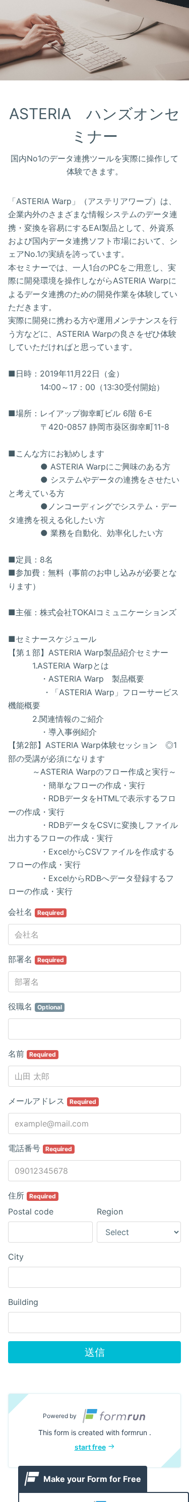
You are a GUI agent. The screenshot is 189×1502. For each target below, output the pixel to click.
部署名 (36, 959)
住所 (32, 1195)
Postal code (30, 1211)
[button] (94, 1430)
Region (110, 1211)
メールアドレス (52, 1101)
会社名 (36, 912)
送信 (95, 1352)
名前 (32, 1054)
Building (23, 1302)
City (16, 1257)
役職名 (35, 1006)
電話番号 (40, 1148)
